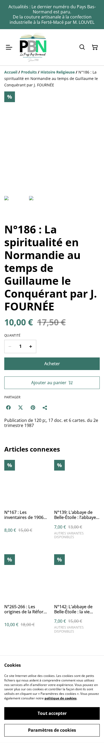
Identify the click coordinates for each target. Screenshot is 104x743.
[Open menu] (9, 47)
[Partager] (45, 407)
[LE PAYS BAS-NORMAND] (33, 47)
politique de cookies (61, 698)
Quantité (12, 335)
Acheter (52, 364)
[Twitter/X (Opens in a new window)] (21, 407)
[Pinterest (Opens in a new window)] (33, 407)
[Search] (82, 47)
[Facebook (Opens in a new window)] (8, 407)
